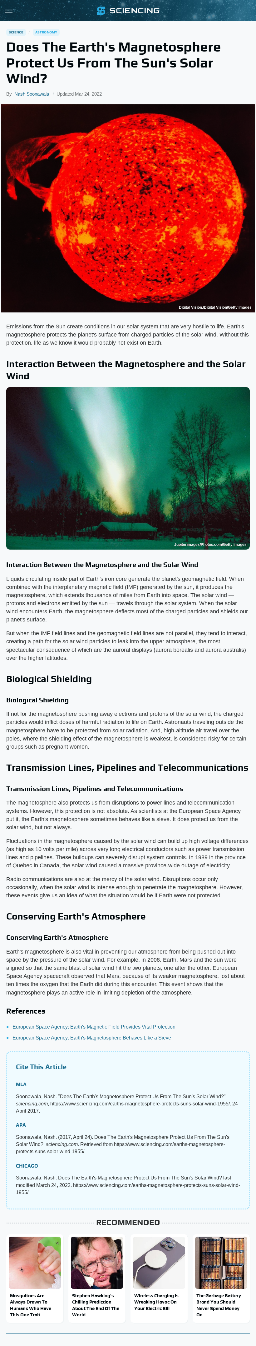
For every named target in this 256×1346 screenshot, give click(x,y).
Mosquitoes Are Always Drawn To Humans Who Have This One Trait (30, 1305)
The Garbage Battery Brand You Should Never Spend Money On (218, 1305)
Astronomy (46, 32)
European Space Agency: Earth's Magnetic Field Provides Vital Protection (93, 1026)
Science (16, 32)
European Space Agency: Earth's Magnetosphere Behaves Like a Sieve (91, 1037)
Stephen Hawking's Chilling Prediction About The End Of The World (95, 1305)
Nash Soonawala (31, 94)
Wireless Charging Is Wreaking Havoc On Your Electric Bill (156, 1302)
